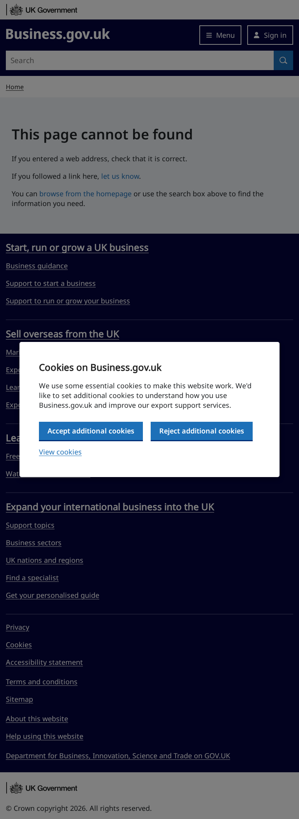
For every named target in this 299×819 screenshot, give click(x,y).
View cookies (60, 451)
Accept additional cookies (90, 430)
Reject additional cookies (201, 430)
